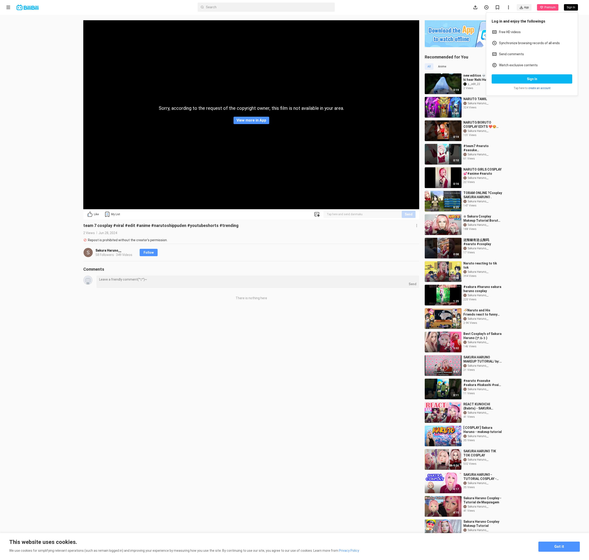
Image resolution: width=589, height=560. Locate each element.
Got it (559, 546)
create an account (539, 88)
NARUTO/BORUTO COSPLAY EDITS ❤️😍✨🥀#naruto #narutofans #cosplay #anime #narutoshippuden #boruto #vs (481, 125)
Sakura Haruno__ (108, 250)
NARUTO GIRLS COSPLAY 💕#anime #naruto (482, 171)
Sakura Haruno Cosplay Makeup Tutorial (481, 524)
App (526, 7)
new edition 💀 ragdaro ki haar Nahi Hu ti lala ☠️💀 (481, 78)
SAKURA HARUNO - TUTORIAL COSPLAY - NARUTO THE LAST (480, 477)
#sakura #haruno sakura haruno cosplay (482, 289)
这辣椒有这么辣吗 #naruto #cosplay (477, 242)
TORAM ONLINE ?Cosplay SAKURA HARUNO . (482, 195)
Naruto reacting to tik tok (480, 265)
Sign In (532, 79)
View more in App (251, 120)
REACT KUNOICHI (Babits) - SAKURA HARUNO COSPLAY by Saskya (479, 406)
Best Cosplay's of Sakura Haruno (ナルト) (482, 336)
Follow (149, 252)
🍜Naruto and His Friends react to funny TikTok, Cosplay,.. (480, 312)
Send (409, 214)
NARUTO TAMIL (475, 99)
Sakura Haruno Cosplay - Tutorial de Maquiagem (482, 500)
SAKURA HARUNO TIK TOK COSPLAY (479, 453)
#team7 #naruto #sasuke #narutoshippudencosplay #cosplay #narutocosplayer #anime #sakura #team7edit (481, 148)
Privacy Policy (349, 550)
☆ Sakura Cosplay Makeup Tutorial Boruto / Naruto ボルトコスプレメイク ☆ (482, 219)
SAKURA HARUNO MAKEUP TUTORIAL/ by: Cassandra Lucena (481, 359)
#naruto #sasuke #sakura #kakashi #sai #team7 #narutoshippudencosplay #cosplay (481, 383)
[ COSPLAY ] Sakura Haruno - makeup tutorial (482, 430)
